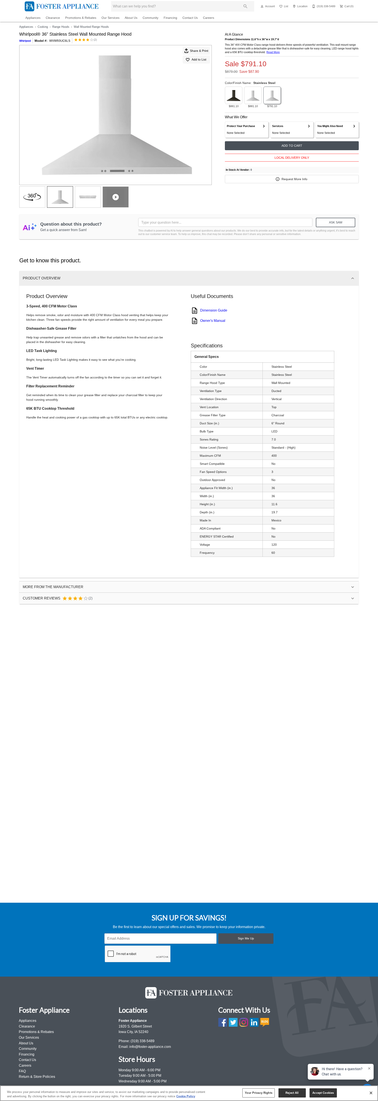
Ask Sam (335, 222)
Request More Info (294, 179)
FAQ (22, 1071)
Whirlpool (25, 40)
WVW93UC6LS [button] (59, 40)
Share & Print (199, 50)
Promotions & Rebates (80, 17)
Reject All (292, 1092)
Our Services (110, 17)
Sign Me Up (246, 938)
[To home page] (61, 6)
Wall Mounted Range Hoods (91, 26)
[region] (189, 1093)
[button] (262, 6)
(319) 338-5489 (142, 1041)
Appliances (32, 17)
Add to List (199, 59)
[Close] (371, 1093)
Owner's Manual (212, 320)
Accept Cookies (323, 1092)
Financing (170, 17)
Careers (208, 17)
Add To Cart (292, 145)
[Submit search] (245, 6)
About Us (131, 17)
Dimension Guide (213, 310)
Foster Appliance (133, 1021)
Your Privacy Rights (258, 1092)
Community (150, 17)
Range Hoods (60, 26)
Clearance (53, 17)
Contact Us (190, 17)
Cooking (43, 26)
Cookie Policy (185, 1096)
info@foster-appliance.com (150, 1047)
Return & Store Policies (37, 1076)
